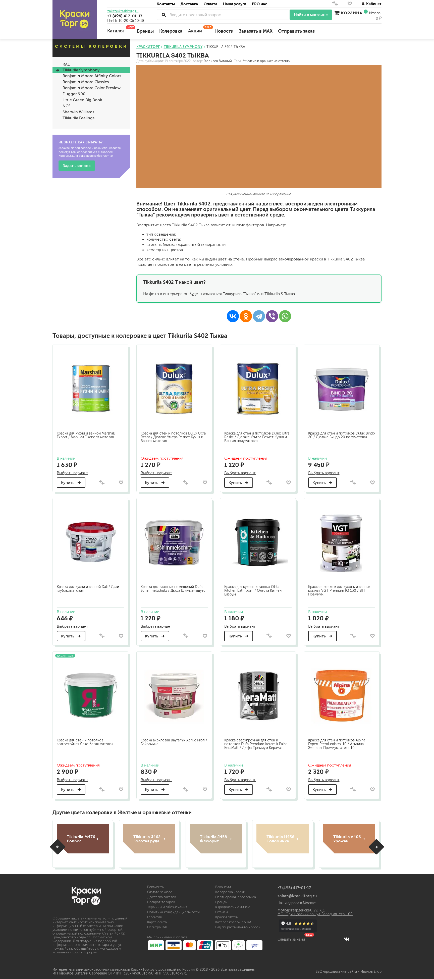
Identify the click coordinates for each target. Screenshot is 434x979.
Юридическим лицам (232, 907)
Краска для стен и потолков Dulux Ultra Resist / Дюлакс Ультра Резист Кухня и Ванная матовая (173, 437)
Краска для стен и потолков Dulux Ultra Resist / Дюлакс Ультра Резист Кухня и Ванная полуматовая (256, 437)
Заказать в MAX (256, 31)
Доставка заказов (161, 897)
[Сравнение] (335, 5)
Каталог (119, 29)
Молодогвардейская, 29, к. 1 (301, 910)
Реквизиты (155, 887)
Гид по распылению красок (237, 927)
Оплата (210, 4)
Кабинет (374, 4)
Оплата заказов (160, 892)
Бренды (145, 31)
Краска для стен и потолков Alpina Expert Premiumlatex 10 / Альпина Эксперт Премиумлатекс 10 (336, 744)
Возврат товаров (161, 902)
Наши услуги (234, 4)
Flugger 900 (74, 94)
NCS (67, 106)
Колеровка (171, 31)
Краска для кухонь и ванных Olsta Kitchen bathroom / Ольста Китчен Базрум (253, 590)
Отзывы (221, 912)
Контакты (166, 4)
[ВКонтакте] (233, 316)
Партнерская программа (235, 897)
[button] (57, 847)
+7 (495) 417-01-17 (124, 16)
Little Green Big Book (82, 100)
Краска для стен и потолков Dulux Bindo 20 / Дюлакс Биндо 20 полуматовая (341, 435)
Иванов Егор (371, 971)
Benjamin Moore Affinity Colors (92, 76)
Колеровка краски (230, 892)
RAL (66, 64)
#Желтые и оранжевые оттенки (266, 61)
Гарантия (154, 917)
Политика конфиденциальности (173, 912)
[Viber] (272, 316)
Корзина (352, 12)
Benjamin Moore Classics (86, 82)
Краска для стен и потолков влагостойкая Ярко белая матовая (85, 742)
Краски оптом (227, 917)
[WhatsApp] (285, 316)
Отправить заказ (296, 31)
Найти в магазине (311, 15)
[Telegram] (259, 316)
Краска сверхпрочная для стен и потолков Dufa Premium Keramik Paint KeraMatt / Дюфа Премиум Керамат (255, 744)
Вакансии (223, 887)
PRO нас (259, 4)
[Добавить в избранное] (121, 482)
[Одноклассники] (246, 316)
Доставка (189, 4)
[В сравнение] (102, 482)
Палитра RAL (157, 927)
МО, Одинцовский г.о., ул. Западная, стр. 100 (315, 914)
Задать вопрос (77, 166)
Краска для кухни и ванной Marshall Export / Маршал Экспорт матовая (86, 435)
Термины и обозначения (167, 907)
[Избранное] (349, 5)
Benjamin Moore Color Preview (92, 88)
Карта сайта (157, 922)
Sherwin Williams (78, 112)
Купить (68, 482)
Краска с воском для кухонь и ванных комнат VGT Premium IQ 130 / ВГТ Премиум (339, 590)
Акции (198, 29)
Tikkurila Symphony (81, 70)
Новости (224, 31)
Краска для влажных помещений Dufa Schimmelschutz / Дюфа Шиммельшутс (173, 588)
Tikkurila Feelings (78, 118)
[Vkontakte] (346, 939)
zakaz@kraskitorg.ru (122, 11)
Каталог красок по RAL (234, 922)
